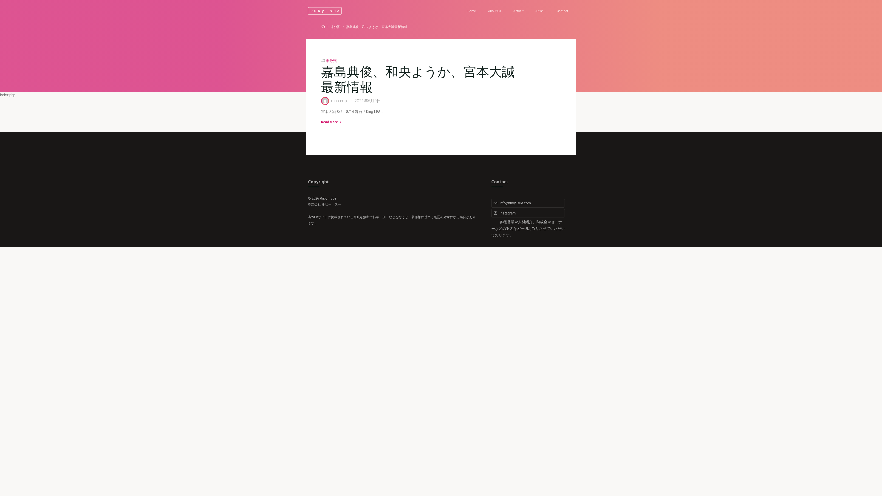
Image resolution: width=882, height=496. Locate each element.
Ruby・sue (326, 10)
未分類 (335, 27)
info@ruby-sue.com (515, 203)
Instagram (508, 213)
